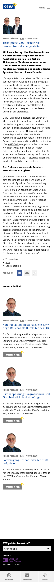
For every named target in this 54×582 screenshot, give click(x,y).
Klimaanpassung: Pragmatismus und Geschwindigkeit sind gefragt (26, 395)
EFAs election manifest (11, 564)
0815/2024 (13, 144)
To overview (12, 259)
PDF (8, 262)
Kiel (22, 38)
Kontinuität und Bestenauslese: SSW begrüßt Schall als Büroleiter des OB (26, 326)
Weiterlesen (13, 354)
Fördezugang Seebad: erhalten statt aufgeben (25, 461)
